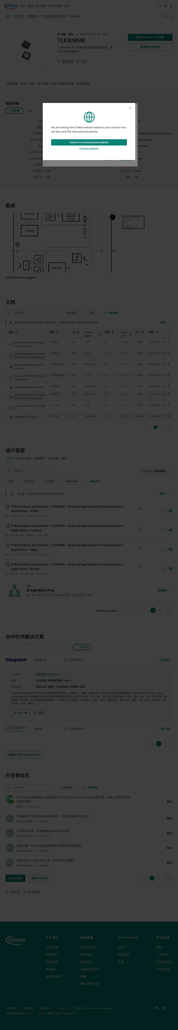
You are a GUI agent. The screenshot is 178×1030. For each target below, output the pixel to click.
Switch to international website (89, 142)
